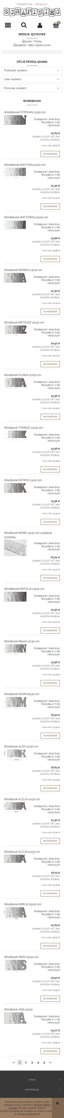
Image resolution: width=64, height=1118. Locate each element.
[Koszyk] (56, 25)
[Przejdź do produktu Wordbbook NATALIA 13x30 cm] (15, 597)
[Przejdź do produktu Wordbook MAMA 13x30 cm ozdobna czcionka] (15, 547)
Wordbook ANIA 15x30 (18, 1009)
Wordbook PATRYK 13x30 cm (23, 480)
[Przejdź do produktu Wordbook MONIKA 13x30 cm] (15, 278)
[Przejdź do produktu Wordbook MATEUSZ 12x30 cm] (15, 330)
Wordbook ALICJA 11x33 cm (22, 851)
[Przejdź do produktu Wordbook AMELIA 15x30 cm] (15, 913)
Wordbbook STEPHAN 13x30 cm (25, 112)
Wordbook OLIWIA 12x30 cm (22, 375)
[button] (8, 25)
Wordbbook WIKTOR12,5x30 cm (24, 164)
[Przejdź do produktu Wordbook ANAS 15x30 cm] (15, 966)
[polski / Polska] (32, 41)
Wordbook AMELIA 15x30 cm (22, 904)
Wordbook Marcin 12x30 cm (21, 641)
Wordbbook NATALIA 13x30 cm (24, 588)
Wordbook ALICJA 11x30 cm (22, 799)
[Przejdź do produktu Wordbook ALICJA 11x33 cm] (15, 859)
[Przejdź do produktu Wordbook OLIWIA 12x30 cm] (15, 383)
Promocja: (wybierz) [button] (15, 88)
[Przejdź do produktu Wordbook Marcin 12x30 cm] (15, 649)
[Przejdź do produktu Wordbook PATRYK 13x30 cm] (15, 488)
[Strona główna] (32, 12)
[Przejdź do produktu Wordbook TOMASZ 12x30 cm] (15, 435)
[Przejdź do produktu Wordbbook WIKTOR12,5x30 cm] (15, 173)
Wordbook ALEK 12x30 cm (21, 746)
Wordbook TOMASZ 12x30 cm (23, 427)
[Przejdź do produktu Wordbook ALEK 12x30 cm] (15, 755)
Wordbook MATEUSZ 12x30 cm (24, 322)
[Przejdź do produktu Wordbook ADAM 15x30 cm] (15, 703)
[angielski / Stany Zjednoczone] (32, 44)
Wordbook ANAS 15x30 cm (21, 957)
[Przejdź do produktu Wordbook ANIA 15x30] (15, 1018)
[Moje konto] (40, 25)
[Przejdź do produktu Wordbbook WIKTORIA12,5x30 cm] (15, 224)
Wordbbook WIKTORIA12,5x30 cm (26, 217)
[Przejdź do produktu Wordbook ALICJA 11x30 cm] (15, 807)
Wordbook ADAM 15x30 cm (21, 694)
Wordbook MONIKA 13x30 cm (23, 270)
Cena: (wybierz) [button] (12, 79)
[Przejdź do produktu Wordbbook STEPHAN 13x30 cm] (15, 120)
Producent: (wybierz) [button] (15, 70)
